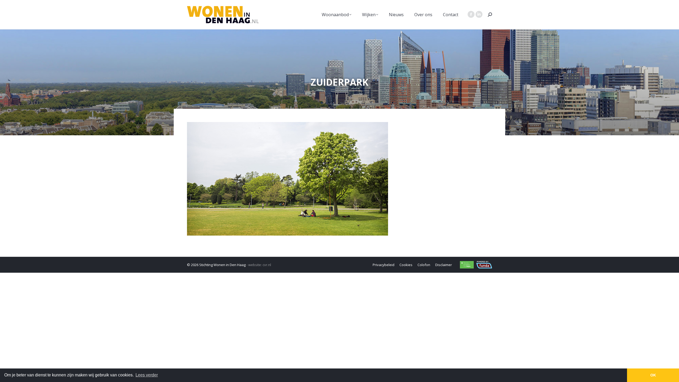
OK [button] (653, 375)
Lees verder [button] (147, 375)
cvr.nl (267, 264)
